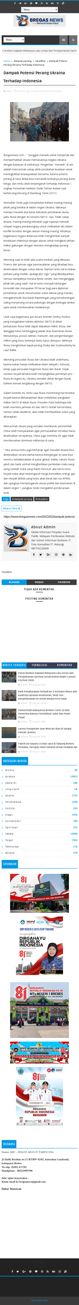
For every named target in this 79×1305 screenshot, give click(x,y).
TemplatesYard (39, 1300)
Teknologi (39, 665)
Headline (40, 61)
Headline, (57, 91)
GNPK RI (11, 783)
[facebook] (15, 3)
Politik (10, 808)
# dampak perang (22, 499)
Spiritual (11, 827)
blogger (14, 582)
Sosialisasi (13, 821)
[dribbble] (42, 3)
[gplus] (26, 3)
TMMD (9, 833)
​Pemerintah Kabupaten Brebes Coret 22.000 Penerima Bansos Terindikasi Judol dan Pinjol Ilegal (44, 714)
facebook (64, 582)
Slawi (9, 814)
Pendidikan (13, 802)
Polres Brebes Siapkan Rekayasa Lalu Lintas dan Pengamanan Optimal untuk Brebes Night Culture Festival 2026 (47, 677)
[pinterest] (31, 3)
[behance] (52, 3)
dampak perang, (42, 91)
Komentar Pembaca (64, 666)
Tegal (9, 840)
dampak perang (22, 61)
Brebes (10, 776)
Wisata (10, 852)
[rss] (47, 3)
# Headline (42, 499)
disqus (39, 582)
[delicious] (63, 3)
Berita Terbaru (14, 665)
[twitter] (20, 3)
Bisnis (9, 770)
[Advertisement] (40, 1223)
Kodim (10, 795)
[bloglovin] (36, 3)
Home (6, 61)
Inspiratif (12, 789)
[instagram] (58, 3)
